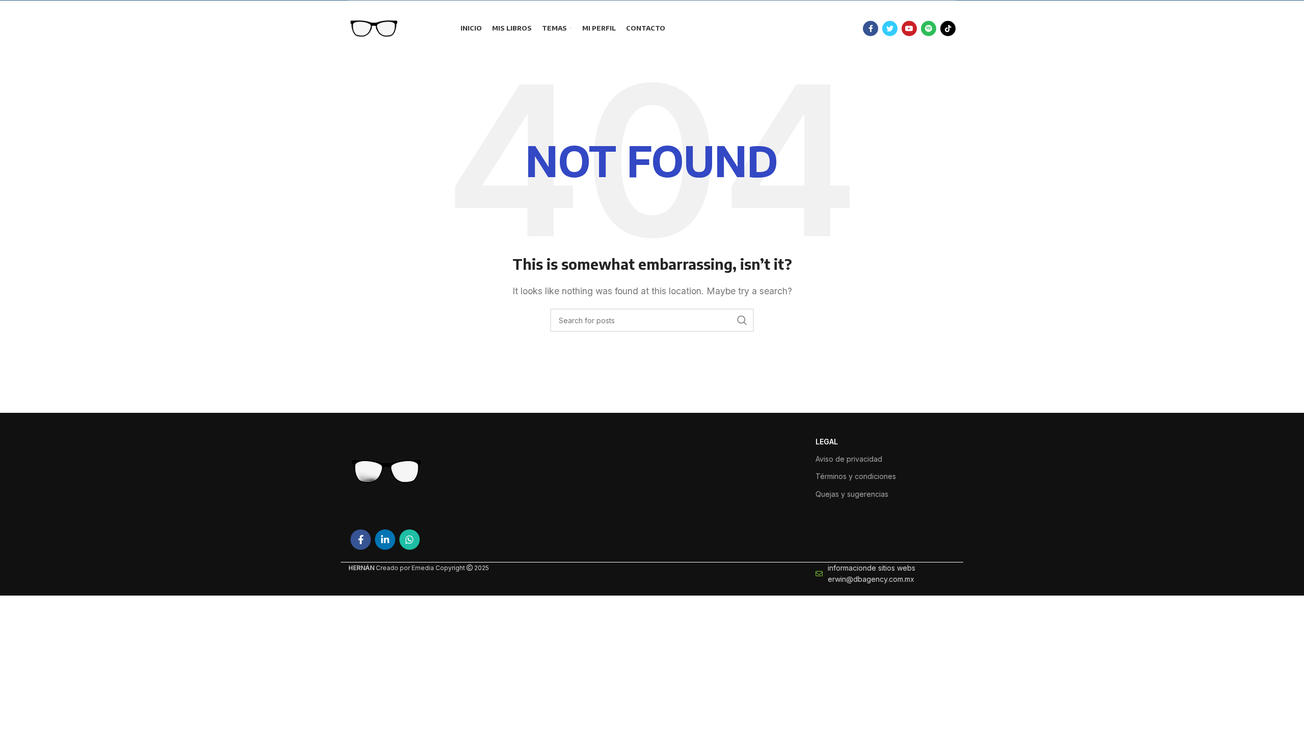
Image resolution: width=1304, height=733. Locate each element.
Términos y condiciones (856, 476)
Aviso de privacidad (849, 459)
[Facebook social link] (870, 28)
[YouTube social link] (909, 28)
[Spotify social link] (928, 28)
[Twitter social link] (890, 28)
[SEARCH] (742, 320)
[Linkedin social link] (385, 539)
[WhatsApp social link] (409, 539)
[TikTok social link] (948, 28)
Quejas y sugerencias (852, 494)
